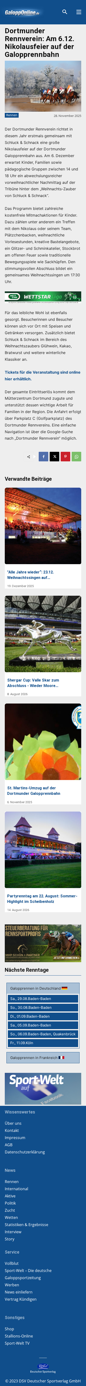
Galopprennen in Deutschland (36, 988)
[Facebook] (43, 456)
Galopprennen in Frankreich (34, 1057)
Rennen (11, 115)
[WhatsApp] (76, 456)
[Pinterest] (65, 456)
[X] (54, 456)
